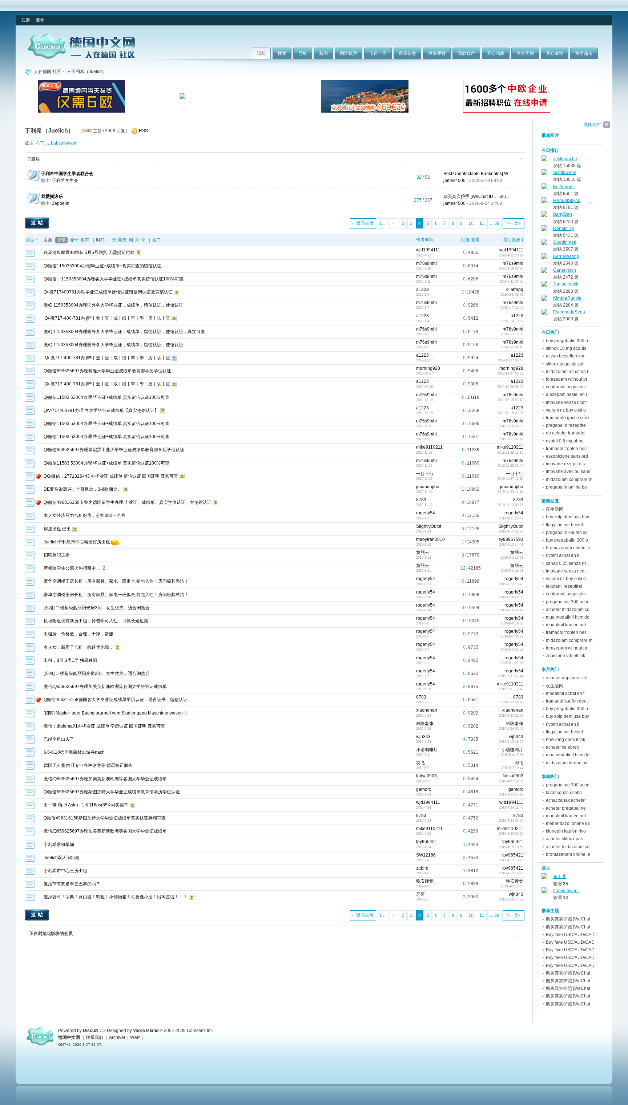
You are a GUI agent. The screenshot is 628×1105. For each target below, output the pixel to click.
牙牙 (420, 894)
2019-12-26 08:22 (510, 387)
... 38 (494, 223)
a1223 (422, 289)
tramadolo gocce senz (567, 417)
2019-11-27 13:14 (510, 479)
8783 (421, 499)
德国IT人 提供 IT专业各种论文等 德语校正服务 (88, 765)
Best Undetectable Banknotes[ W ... (477, 173)
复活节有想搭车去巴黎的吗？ (72, 883)
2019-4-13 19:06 (511, 873)
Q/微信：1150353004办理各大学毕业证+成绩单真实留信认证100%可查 (114, 279)
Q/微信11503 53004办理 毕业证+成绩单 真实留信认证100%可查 (106, 397)
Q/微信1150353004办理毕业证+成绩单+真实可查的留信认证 (102, 265)
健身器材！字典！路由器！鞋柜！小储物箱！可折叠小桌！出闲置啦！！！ (116, 896)
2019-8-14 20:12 (511, 610)
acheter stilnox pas (564, 838)
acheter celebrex (562, 747)
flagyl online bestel (564, 524)
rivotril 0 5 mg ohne (565, 441)
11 (481, 223)
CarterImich (564, 270)
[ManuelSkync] (544, 201)
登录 (40, 20)
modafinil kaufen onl (566, 624)
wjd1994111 (428, 249)
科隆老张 (425, 723)
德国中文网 (69, 1037)
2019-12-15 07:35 (510, 413)
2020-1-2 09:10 (512, 347)
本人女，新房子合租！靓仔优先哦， (78, 647)
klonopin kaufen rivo (566, 831)
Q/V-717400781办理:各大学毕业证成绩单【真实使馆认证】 (101, 410)
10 (471, 223)
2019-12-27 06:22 (510, 373)
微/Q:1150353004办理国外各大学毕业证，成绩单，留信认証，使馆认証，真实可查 (124, 331)
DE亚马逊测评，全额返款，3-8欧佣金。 (83, 489)
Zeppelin (60, 203)
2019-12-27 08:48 (510, 360)
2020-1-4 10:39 (512, 321)
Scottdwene (564, 172)
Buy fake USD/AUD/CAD (570, 934)
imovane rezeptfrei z (566, 463)
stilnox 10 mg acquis (566, 348)
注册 (25, 20)
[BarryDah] (544, 215)
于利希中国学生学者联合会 (67, 173)
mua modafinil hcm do (567, 617)
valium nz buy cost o (566, 410)
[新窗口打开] (30, 255)
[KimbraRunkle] (544, 299)
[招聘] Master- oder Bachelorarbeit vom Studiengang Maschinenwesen (113, 713)
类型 (30, 239)
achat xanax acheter (566, 800)
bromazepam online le (568, 547)
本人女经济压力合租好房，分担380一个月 (84, 515)
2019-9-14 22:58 (511, 531)
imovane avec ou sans (568, 471)
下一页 (511, 223)
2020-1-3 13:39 (512, 334)
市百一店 (378, 53)
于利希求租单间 (59, 844)
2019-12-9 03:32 (511, 426)
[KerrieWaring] (544, 257)
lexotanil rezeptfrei (564, 586)
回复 (465, 239)
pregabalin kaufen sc (566, 532)
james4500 (454, 180)
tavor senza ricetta (564, 792)
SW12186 (426, 855)
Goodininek (564, 242)
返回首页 (365, 223)
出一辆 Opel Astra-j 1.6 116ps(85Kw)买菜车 (86, 805)
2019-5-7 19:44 (512, 768)
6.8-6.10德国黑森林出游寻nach (74, 752)
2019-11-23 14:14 (510, 492)
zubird (422, 868)
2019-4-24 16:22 (511, 794)
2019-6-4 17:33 (512, 755)
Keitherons (564, 186)
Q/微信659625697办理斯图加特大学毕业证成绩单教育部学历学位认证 (112, 791)
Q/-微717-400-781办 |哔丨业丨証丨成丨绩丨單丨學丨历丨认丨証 (107, 318)
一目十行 (425, 473)
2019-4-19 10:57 (511, 847)
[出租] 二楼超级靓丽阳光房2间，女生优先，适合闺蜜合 (97, 607)
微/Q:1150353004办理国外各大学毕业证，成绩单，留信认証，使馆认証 (113, 305)
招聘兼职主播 (57, 555)
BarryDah (562, 214)
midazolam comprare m (569, 479)
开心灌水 (554, 53)
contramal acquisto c (566, 386)
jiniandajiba (427, 486)
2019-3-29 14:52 (511, 899)
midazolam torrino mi (566, 762)
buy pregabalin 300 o (567, 340)
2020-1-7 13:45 (512, 307)
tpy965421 (426, 841)
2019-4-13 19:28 (511, 860)
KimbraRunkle (567, 298)
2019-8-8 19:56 (512, 623)
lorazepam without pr (566, 379)
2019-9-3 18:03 (512, 557)
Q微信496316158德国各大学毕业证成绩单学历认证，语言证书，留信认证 (116, 699)
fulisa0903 (426, 775)
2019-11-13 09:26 (510, 505)
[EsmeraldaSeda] (544, 313)
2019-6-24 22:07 (511, 715)
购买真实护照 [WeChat (568, 919)
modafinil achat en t (565, 693)
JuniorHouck (565, 284)
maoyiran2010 (430, 539)
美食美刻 (525, 53)
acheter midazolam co (567, 609)
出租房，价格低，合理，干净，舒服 (78, 633)
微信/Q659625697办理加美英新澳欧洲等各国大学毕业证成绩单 (105, 686)
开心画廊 (495, 53)
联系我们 (94, 1037)
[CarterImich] (544, 271)
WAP (135, 1037)
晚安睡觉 (425, 881)
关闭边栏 (592, 124)
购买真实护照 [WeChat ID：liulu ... (476, 196)
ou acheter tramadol (565, 433)
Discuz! (90, 1030)
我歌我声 (466, 53)
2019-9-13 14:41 (511, 544)
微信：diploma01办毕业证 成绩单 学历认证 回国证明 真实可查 (104, 726)
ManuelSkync (566, 200)
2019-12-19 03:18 (510, 400)
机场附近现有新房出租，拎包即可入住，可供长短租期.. (97, 620)
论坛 (261, 53)
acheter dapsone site (566, 677)
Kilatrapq (514, 289)
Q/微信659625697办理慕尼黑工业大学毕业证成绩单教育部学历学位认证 (114, 449)
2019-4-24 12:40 (511, 807)
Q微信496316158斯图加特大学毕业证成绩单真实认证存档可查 (105, 818)
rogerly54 (425, 512)
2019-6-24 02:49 (511, 728)
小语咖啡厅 (427, 749)
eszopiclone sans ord (567, 456)
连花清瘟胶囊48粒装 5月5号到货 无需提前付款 (89, 252)
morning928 (428, 368)
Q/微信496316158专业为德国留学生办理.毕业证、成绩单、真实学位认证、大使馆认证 (128, 502)
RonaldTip (563, 228)
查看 (475, 239)
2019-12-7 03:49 (511, 439)
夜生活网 (554, 509)
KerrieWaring (566, 256)
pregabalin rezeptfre (566, 425)
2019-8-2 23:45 (512, 650)
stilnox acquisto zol (564, 364)
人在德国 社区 (47, 71)
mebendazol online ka (568, 823)
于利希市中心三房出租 (65, 870)
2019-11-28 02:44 (510, 466)
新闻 (323, 53)
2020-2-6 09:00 (512, 294)
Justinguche (565, 158)
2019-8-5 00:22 (512, 636)
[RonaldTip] (544, 229)
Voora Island (145, 1030)
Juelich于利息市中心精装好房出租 (77, 542)
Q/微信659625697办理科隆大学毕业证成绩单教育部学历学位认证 (107, 370)
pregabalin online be (566, 487)
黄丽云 (422, 552)
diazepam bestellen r (566, 394)
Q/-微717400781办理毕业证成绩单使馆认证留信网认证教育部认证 (108, 292)
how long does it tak (565, 739)
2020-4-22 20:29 (511, 255)
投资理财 (437, 53)
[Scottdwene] (544, 173)
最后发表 (511, 239)
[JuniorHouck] (544, 285)
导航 (302, 53)
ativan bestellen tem (565, 356)
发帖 (38, 223)
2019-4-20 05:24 (511, 833)
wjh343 (423, 736)
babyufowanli (64, 143)
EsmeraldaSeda (569, 312)
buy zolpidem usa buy (567, 516)
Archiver (117, 1037)
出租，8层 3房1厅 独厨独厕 (70, 660)
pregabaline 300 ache (567, 601)
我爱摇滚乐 (52, 196)
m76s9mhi (426, 263)
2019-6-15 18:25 (511, 742)
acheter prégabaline (566, 808)
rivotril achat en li (562, 555)
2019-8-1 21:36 (512, 663)
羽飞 (420, 762)
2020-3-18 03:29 (511, 268)
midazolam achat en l (567, 371)
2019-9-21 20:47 (511, 518)
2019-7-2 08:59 (512, 702)
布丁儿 (42, 143)
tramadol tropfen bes (566, 448)
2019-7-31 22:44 (511, 676)
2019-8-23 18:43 (511, 584)
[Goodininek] (544, 243)
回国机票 (348, 53)
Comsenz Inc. (200, 1030)
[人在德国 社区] (81, 57)
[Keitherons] (544, 187)
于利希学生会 (65, 180)
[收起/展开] (522, 159)
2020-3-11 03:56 (511, 281)
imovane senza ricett (566, 402)
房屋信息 (407, 53)
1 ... (382, 223)
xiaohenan (426, 710)
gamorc (423, 789)
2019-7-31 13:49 (511, 689)
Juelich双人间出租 (62, 857)
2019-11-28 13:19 (510, 452)
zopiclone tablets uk (565, 655)
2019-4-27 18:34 (511, 781)
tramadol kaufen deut (567, 701)
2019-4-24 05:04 (511, 820)
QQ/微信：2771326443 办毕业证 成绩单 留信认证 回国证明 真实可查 (111, 476)
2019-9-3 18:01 (512, 570)
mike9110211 (429, 447)
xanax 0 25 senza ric (566, 563)
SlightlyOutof (428, 526)
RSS (143, 130)
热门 (156, 240)
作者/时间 (425, 239)
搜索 (282, 53)
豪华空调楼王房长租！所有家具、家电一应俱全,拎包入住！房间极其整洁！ (116, 581)
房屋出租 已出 (57, 528)
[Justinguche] (544, 159)
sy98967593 (511, 539)
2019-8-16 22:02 (511, 597)
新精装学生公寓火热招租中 (70, 568)
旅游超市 (584, 53)
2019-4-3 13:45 (512, 886)
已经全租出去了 (59, 739)
